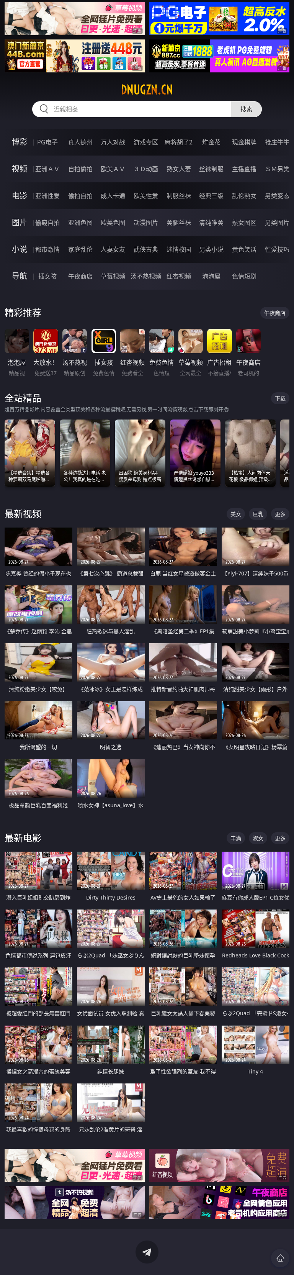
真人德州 (80, 142)
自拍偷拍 (80, 169)
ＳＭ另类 (277, 169)
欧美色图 (113, 222)
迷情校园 (179, 249)
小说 (19, 249)
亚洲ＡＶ (47, 169)
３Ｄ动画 (146, 169)
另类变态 (277, 196)
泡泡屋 (211, 276)
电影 (19, 195)
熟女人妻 (179, 169)
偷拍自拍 (80, 196)
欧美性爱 (146, 196)
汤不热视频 (146, 276)
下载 (280, 398)
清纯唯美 (211, 222)
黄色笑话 (244, 249)
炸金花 (211, 142)
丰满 (235, 838)
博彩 (19, 142)
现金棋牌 (244, 142)
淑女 (258, 838)
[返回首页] (280, 1258)
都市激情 (47, 249)
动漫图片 (146, 222)
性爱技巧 (277, 249)
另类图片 (277, 222)
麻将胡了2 (179, 142)
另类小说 (211, 249)
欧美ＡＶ (113, 169)
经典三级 (211, 196)
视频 (19, 169)
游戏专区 (146, 142)
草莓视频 (113, 276)
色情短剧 (244, 276)
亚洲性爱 (47, 196)
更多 (280, 514)
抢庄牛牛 (277, 142)
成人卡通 (113, 196)
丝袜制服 (211, 169)
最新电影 (23, 837)
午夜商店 (80, 276)
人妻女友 (113, 249)
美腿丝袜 (179, 222)
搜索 (246, 109)
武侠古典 (146, 249)
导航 (19, 276)
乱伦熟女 (244, 196)
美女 (235, 514)
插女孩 (47, 276)
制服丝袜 (179, 196)
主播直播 (244, 169)
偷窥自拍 (47, 222)
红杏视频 (179, 276)
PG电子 (47, 142)
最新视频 (23, 513)
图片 (19, 222)
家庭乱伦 (80, 249)
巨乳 (258, 514)
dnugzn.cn (147, 89)
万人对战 (113, 142)
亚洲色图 (80, 222)
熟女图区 (244, 222)
